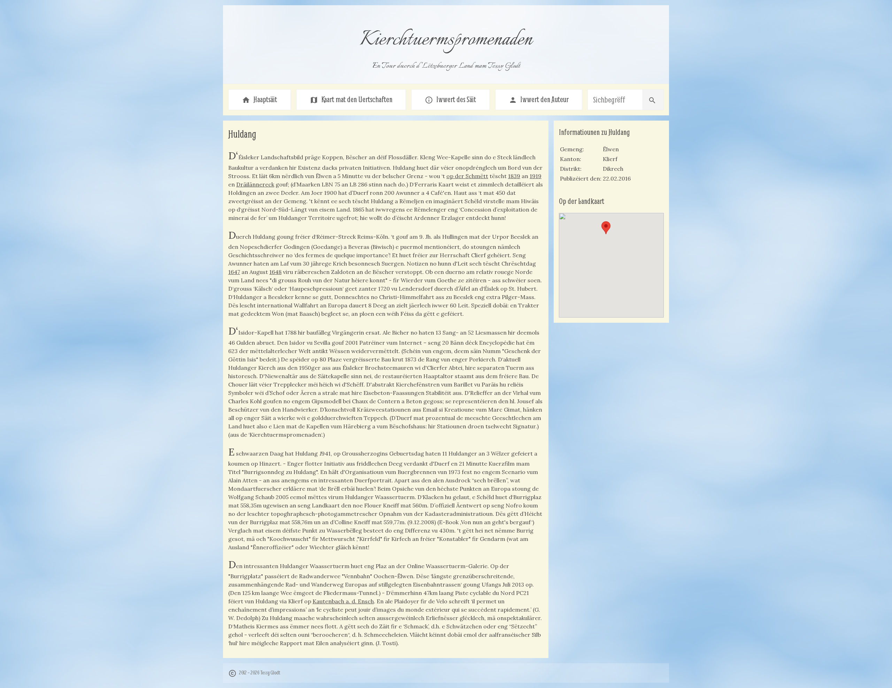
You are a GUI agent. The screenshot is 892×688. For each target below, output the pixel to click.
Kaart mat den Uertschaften (351, 99)
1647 (234, 271)
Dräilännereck (255, 184)
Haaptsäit (259, 99)
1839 (514, 176)
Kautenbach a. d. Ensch (343, 601)
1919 (535, 176)
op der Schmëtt (467, 176)
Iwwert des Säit (450, 99)
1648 (275, 271)
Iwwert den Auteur (539, 99)
